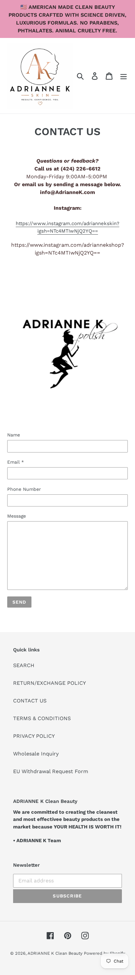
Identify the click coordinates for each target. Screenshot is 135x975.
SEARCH (23, 665)
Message (16, 516)
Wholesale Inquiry (36, 754)
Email (15, 462)
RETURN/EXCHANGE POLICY (49, 683)
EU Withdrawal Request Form (50, 771)
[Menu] (123, 75)
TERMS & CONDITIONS (42, 718)
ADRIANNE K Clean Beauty (56, 953)
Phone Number (24, 489)
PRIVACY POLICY (34, 736)
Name (13, 434)
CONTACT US (30, 701)
